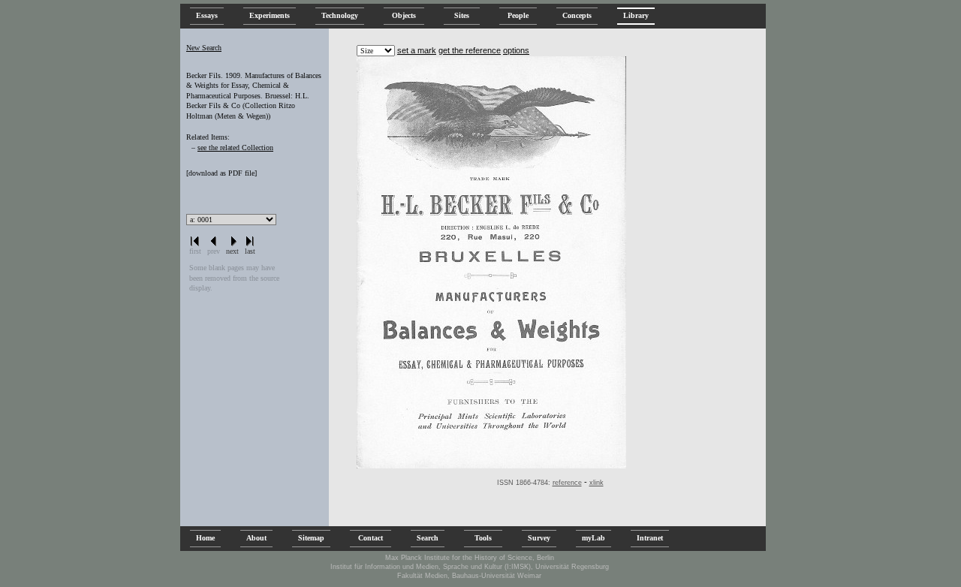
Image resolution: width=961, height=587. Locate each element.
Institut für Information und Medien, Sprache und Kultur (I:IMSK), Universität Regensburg (469, 566)
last (250, 251)
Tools (483, 538)
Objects (404, 15)
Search (427, 538)
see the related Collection (235, 147)
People (518, 15)
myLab (593, 538)
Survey (539, 538)
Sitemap (311, 538)
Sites (462, 15)
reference (567, 482)
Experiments (269, 15)
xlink (596, 482)
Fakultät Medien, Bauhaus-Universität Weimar (469, 575)
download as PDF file (221, 173)
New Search (203, 48)
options (516, 50)
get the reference (469, 50)
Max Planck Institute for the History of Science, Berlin (469, 557)
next (232, 251)
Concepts (577, 15)
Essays (207, 15)
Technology (339, 15)
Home (205, 538)
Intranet (650, 538)
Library (636, 15)
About (256, 538)
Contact (370, 538)
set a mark (416, 50)
